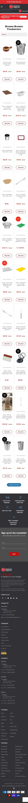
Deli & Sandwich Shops (21, 754)
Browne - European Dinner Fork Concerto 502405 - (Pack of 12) (20, 416)
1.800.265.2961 (25, 11)
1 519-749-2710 (10, 669)
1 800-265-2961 (11, 672)
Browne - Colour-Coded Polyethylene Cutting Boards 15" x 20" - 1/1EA (21, 240)
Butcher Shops (18, 757)
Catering (3, 760)
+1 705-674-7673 (10, 700)
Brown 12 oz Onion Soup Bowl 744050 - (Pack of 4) (7, 64)
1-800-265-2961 (10, 614)
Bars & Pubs (4, 751)
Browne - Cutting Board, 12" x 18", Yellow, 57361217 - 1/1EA (21, 284)
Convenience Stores (20, 762)
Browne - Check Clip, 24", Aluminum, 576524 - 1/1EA (21, 196)
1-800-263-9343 (11, 687)
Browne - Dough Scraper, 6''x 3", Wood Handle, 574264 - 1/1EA (7, 372)
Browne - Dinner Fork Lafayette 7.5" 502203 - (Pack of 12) (7, 328)
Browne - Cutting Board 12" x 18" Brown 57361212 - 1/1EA (7, 108)
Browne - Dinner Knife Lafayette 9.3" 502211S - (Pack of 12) (21, 328)
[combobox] (11, 10)
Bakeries (3, 776)
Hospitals (17, 760)
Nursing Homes (19, 746)
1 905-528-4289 (10, 685)
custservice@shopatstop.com (13, 617)
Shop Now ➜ (23, 16)
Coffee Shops (4, 754)
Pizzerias (17, 765)
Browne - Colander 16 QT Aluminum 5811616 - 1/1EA (7, 240)
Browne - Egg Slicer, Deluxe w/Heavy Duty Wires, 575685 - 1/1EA (21, 372)
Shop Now (18, 1)
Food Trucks (4, 768)
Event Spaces (18, 770)
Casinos (17, 773)
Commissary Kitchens (20, 776)
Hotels (2, 757)
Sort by (4, 34)
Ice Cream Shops (19, 768)
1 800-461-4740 (11, 703)
